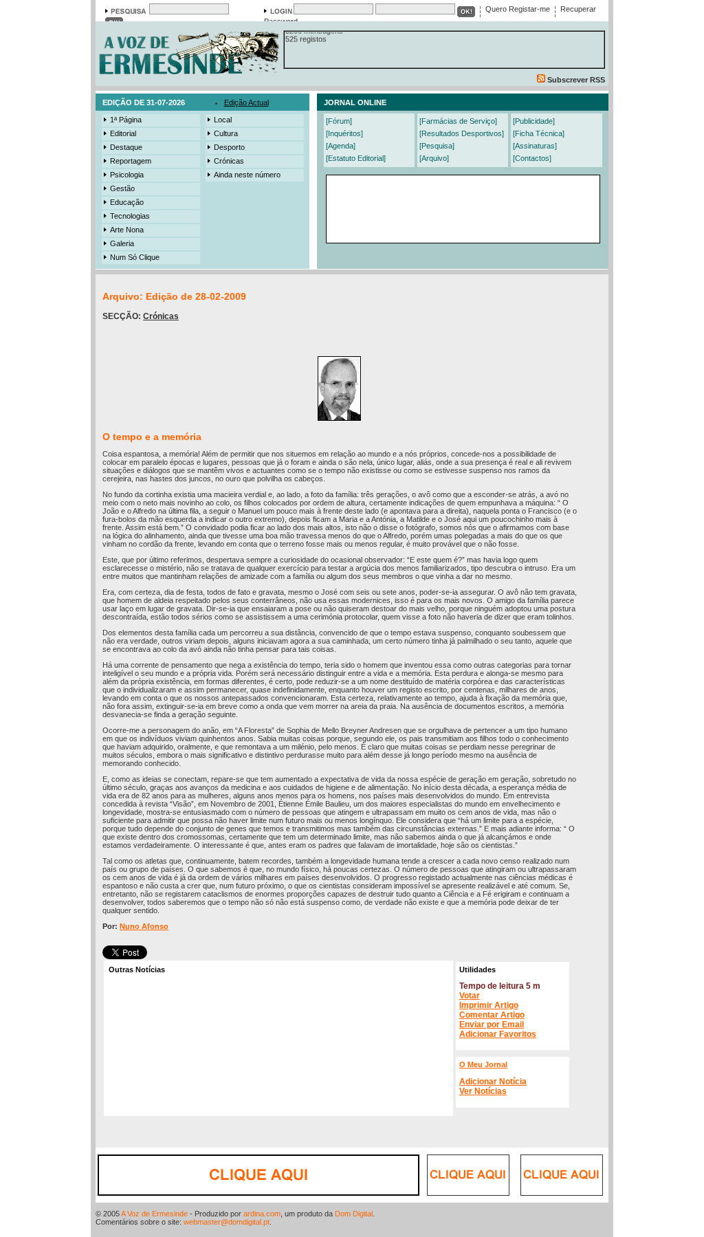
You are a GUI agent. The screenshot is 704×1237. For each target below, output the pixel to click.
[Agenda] (340, 146)
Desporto (229, 147)
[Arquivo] (434, 158)
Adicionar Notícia (493, 1081)
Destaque (126, 147)
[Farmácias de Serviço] (458, 121)
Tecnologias (130, 216)
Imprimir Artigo (488, 1005)
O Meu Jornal (483, 1064)
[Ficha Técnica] (538, 133)
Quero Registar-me (517, 9)
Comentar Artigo (492, 1015)
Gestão (122, 188)
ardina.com (261, 1213)
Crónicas (229, 161)
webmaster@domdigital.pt (227, 1222)
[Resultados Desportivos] (461, 133)
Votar (469, 995)
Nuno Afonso (144, 926)
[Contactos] (532, 158)
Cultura (226, 133)
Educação (127, 202)
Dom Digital (354, 1213)
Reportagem (130, 161)
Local (223, 120)
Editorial (123, 133)
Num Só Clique (135, 257)
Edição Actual (246, 102)
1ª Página (126, 120)
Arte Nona (127, 230)
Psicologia (127, 175)
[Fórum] (339, 121)
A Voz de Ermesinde (154, 1213)
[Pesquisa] (436, 146)
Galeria (122, 243)
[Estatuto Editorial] (356, 158)
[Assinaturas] (535, 146)
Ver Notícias (483, 1091)
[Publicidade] (534, 121)
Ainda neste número (247, 175)
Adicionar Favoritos (497, 1034)
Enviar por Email (491, 1024)
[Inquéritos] (344, 133)
